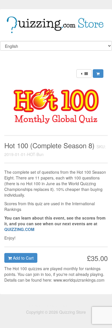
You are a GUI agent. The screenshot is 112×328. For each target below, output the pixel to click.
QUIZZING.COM (19, 229)
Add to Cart (23, 258)
